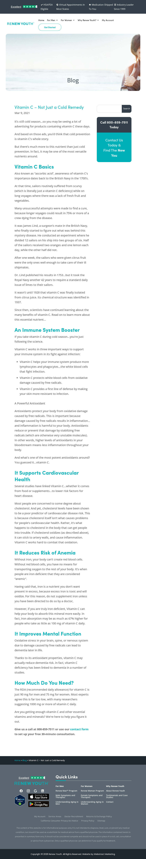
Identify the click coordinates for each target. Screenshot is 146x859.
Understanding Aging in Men (67, 803)
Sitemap (101, 821)
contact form (79, 729)
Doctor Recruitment (73, 816)
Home (41, 20)
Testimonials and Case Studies (117, 796)
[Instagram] (28, 791)
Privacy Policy (87, 821)
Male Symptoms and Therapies (65, 796)
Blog (25, 760)
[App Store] (38, 806)
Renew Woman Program (92, 791)
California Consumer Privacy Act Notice (59, 821)
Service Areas (54, 816)
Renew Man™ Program (66, 791)
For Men (51, 20)
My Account (108, 20)
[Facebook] (21, 791)
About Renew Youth (115, 791)
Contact (109, 802)
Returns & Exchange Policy (99, 816)
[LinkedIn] (42, 791)
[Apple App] (38, 798)
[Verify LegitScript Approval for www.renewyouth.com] (20, 805)
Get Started (49, 27)
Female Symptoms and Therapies (92, 796)
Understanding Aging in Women (92, 803)
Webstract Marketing (104, 854)
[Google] (35, 791)
